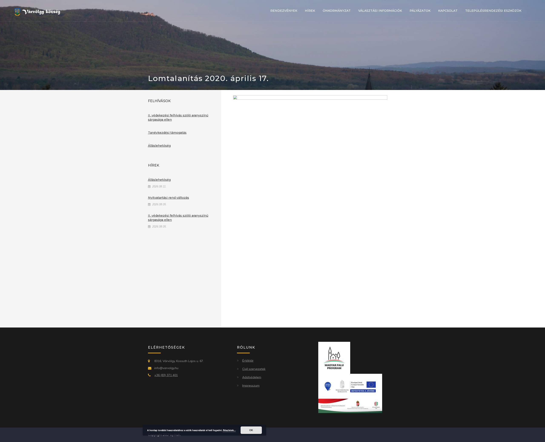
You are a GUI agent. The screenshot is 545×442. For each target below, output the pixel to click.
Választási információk (380, 11)
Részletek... (229, 430)
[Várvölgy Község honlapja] (39, 12)
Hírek (310, 11)
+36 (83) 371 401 (166, 375)
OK (251, 430)
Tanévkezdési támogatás (167, 133)
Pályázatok (420, 11)
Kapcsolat (448, 11)
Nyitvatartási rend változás (168, 198)
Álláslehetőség (159, 146)
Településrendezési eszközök (493, 11)
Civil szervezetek (253, 369)
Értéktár (248, 360)
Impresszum (251, 385)
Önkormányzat (337, 11)
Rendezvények (283, 11)
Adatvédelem (251, 377)
